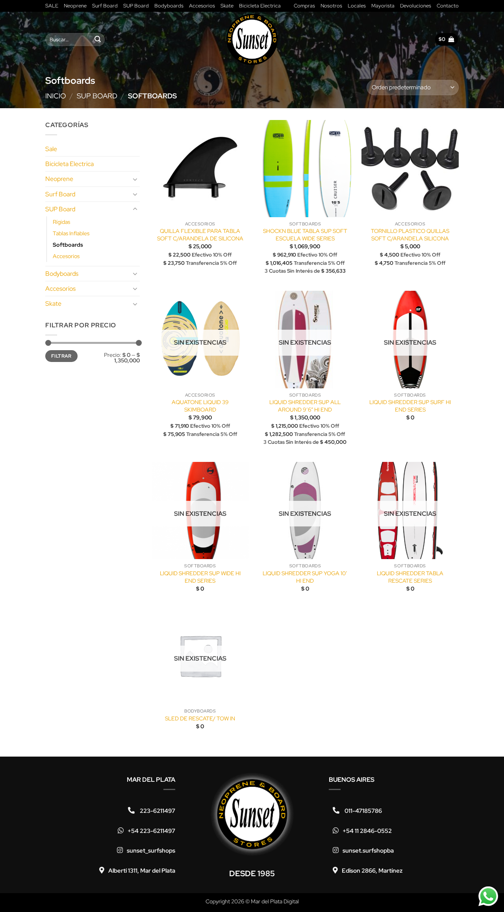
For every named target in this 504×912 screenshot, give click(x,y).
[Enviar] (97, 39)
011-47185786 (362, 811)
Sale (51, 148)
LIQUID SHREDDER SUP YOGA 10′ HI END (305, 577)
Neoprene (75, 5)
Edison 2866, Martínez (372, 871)
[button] (446, 39)
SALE (51, 5)
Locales (357, 5)
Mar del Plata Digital (275, 901)
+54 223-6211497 (151, 831)
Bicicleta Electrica (260, 5)
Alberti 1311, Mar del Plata (141, 871)
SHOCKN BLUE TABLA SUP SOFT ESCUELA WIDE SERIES (305, 234)
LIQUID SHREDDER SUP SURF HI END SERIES (410, 406)
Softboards (68, 244)
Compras (304, 5)
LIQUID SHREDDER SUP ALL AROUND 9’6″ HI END (305, 406)
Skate (226, 5)
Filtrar (61, 356)
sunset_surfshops (151, 851)
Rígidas (61, 221)
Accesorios (202, 5)
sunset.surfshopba (368, 851)
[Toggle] (135, 179)
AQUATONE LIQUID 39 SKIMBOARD (200, 406)
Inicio (55, 96)
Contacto (448, 5)
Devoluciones (415, 5)
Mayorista (383, 5)
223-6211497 (157, 811)
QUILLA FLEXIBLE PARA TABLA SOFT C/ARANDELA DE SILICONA (200, 234)
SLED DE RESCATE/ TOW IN (200, 718)
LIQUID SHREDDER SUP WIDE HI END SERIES (200, 577)
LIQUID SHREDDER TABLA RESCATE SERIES (410, 577)
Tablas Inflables (71, 233)
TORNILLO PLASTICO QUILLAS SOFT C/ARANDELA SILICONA (410, 234)
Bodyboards (168, 5)
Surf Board (105, 5)
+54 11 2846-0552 (367, 831)
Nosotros (331, 5)
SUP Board (136, 5)
